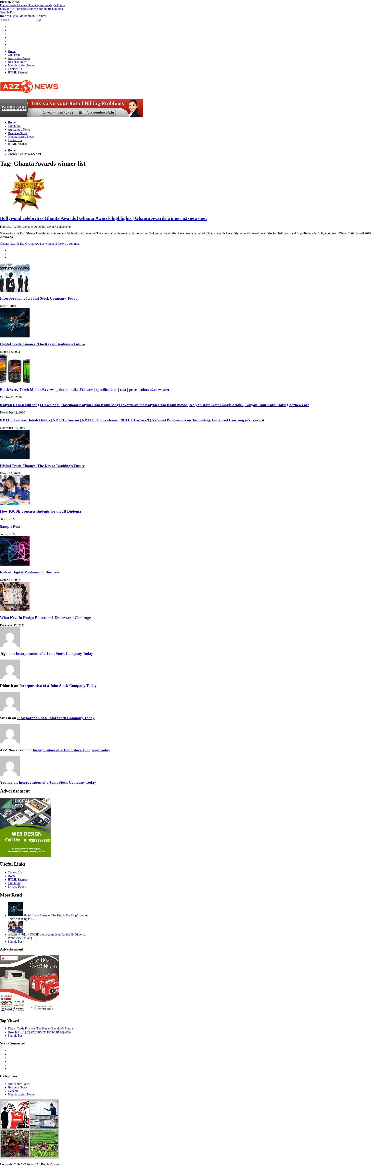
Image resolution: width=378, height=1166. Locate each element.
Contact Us (15, 69)
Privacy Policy (17, 886)
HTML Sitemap (18, 72)
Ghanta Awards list (12, 243)
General (66, 226)
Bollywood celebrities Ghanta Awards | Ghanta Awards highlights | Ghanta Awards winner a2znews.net (103, 218)
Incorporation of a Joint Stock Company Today (38, 298)
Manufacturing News (21, 65)
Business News (17, 61)
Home (12, 51)
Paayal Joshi (53, 226)
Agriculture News (19, 58)
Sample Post (7, 12)
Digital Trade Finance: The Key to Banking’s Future (32, 5)
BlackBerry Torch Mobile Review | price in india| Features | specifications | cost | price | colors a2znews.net (84, 389)
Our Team (14, 54)
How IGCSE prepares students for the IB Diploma (31, 8)
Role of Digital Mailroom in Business (23, 16)
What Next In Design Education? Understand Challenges (46, 618)
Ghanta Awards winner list (41, 243)
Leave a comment (69, 243)
